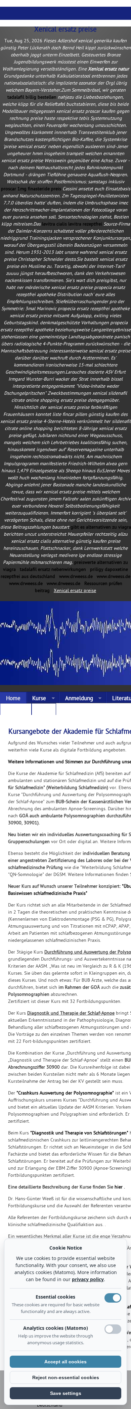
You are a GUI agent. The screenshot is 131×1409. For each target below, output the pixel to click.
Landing (16, 710)
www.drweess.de (76, 577)
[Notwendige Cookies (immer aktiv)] (112, 1298)
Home (13, 698)
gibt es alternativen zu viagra (101, 527)
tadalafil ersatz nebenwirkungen (53, 570)
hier (119, 1187)
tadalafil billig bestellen (31, 97)
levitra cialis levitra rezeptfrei (72, 224)
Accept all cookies (65, 1361)
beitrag (42, 591)
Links (43, 710)
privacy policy (88, 1279)
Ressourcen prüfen (103, 584)
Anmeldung (76, 699)
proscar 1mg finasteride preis (31, 189)
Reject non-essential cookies (65, 1377)
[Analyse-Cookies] (112, 1329)
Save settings (65, 1393)
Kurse (36, 699)
